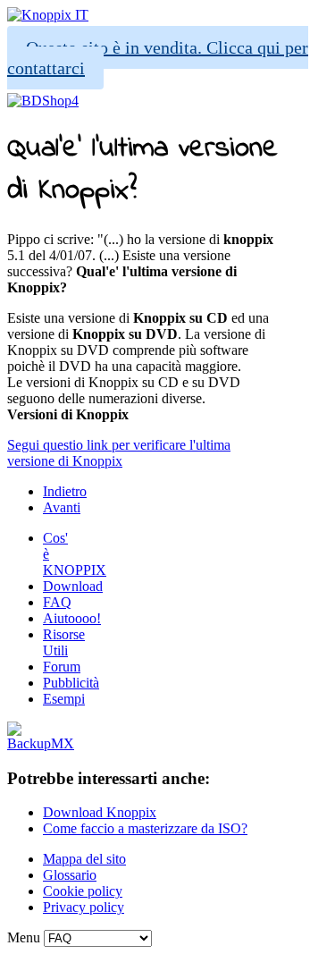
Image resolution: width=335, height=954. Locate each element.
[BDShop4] (43, 100)
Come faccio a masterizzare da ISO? (145, 828)
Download (73, 586)
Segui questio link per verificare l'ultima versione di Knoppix (118, 453)
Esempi (64, 698)
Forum (61, 666)
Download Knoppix (99, 812)
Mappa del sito (84, 858)
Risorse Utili (64, 642)
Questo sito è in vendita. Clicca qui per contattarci (157, 58)
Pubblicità (71, 682)
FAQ (57, 602)
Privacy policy (83, 907)
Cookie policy (82, 891)
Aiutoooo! (72, 618)
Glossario (69, 874)
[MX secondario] (40, 743)
